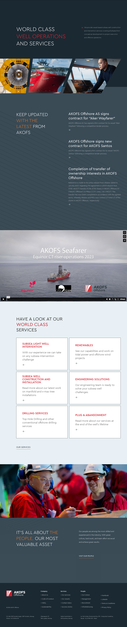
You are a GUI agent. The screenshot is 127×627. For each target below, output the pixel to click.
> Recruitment (85, 603)
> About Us (44, 595)
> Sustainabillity (46, 607)
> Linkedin (104, 599)
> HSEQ (43, 603)
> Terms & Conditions (108, 603)
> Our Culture (85, 595)
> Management (86, 599)
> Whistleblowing (87, 607)
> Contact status (66, 603)
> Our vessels (65, 599)
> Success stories (66, 607)
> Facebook (105, 595)
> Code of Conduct (47, 599)
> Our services (65, 595)
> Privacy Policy (106, 607)
